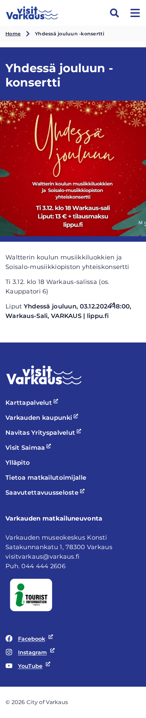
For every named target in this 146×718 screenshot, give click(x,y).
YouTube (23, 666)
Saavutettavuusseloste (46, 492)
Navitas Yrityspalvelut (44, 432)
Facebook (25, 639)
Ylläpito (17, 462)
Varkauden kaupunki (42, 417)
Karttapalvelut (32, 402)
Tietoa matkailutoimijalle (45, 477)
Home (13, 34)
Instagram (26, 653)
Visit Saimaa (29, 447)
